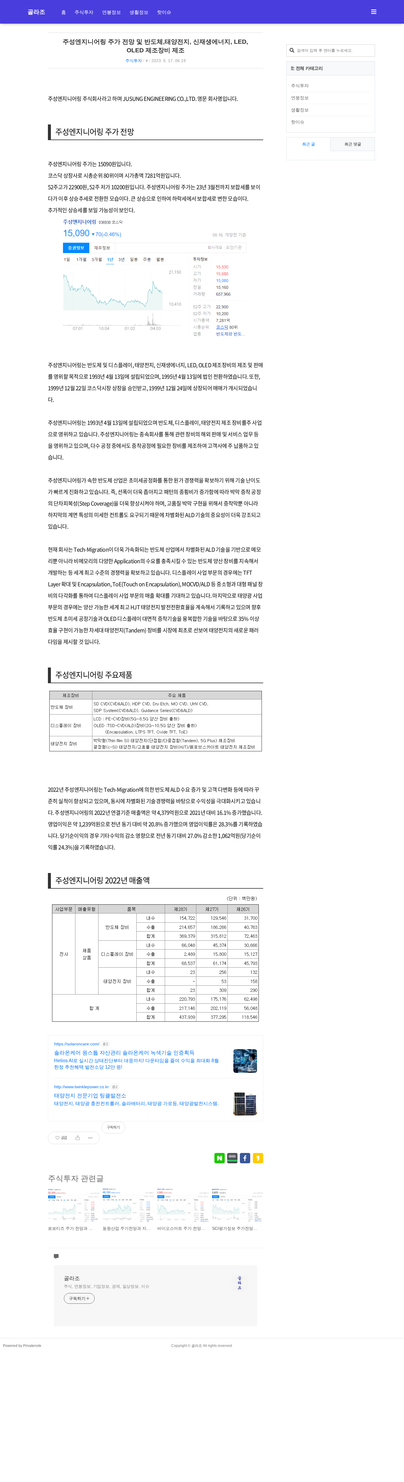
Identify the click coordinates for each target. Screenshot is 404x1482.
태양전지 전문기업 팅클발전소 (90, 1096)
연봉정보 (111, 12)
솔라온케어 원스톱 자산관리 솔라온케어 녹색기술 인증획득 (124, 1053)
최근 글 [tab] (308, 144)
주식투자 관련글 (76, 1178)
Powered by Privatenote (22, 1346)
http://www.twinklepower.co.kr (81, 1086)
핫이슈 (164, 12)
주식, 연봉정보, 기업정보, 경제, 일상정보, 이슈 (106, 1286)
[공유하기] (77, 1138)
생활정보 (139, 12)
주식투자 (84, 12)
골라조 (36, 12)
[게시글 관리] (90, 1138)
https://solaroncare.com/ (76, 1044)
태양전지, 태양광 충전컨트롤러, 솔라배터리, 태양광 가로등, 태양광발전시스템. (136, 1103)
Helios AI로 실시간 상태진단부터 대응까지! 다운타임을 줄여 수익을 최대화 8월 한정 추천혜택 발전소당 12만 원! (136, 1064)
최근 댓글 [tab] (353, 144)
